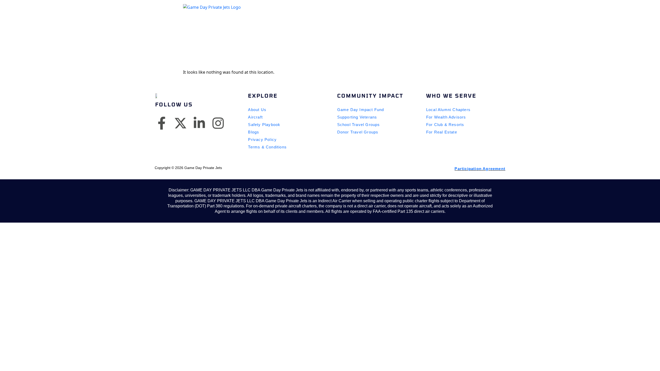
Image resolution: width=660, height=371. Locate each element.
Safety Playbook (264, 124)
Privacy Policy (262, 139)
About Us (257, 109)
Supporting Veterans (357, 117)
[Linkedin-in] (199, 122)
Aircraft (255, 117)
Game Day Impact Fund (360, 109)
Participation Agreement (480, 168)
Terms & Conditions (267, 147)
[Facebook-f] (161, 122)
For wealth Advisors (446, 117)
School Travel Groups (358, 124)
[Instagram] (218, 122)
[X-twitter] (180, 122)
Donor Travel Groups (357, 132)
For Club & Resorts (445, 124)
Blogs (253, 132)
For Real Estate (441, 132)
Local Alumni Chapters (448, 109)
